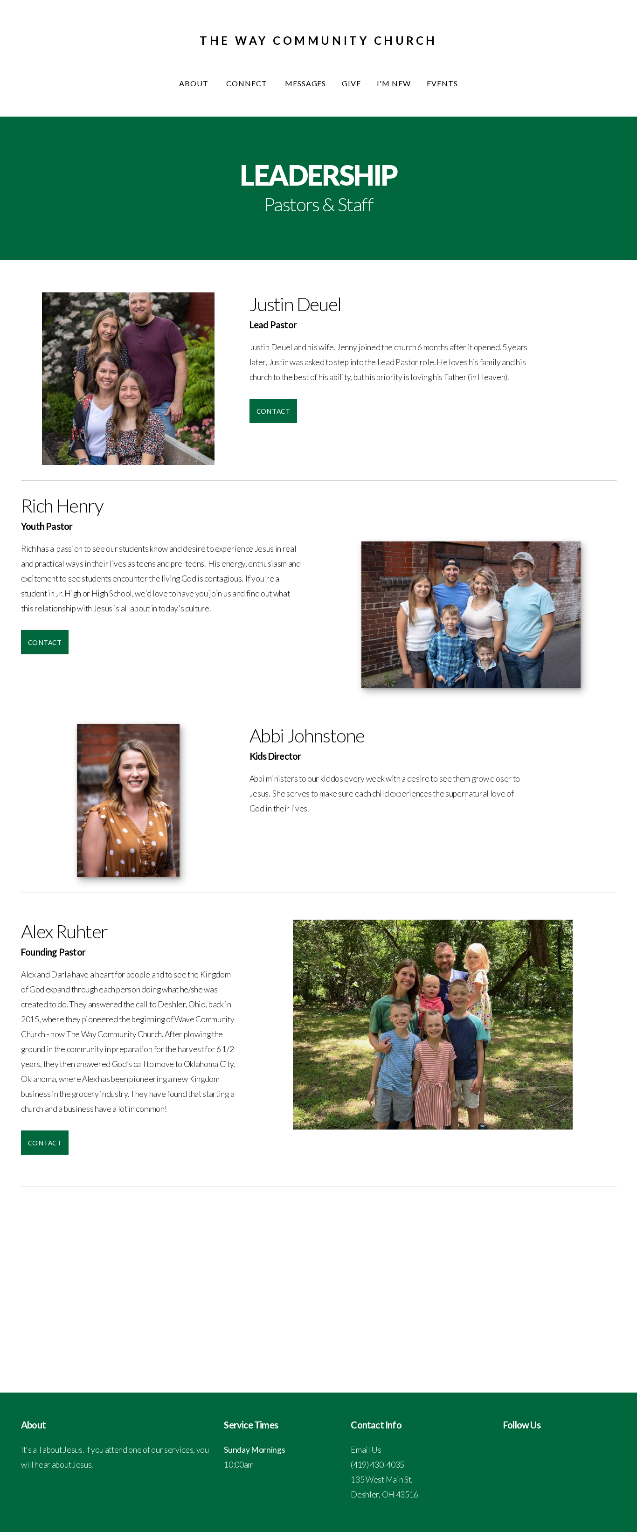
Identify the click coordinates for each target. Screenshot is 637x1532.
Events (442, 83)
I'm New (394, 83)
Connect (247, 83)
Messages (305, 83)
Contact (273, 411)
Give (351, 83)
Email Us (366, 1450)
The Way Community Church (318, 40)
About (194, 83)
